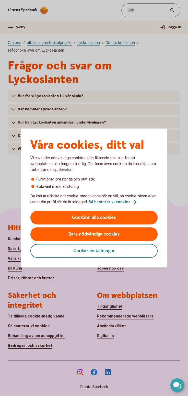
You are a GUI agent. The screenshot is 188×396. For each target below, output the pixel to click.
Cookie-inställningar (94, 251)
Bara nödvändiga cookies (94, 234)
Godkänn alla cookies (94, 218)
